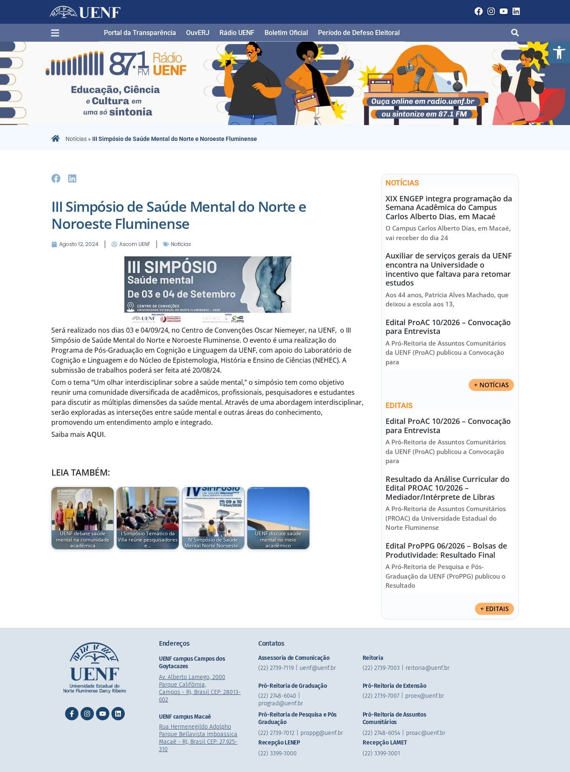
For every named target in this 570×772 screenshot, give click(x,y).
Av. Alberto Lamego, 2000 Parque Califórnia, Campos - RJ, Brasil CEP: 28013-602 (200, 688)
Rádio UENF (237, 33)
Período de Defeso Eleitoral (359, 33)
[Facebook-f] (71, 713)
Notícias (76, 138)
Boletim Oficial (286, 33)
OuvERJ (197, 33)
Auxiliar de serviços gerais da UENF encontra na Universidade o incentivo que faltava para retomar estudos (449, 269)
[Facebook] (478, 11)
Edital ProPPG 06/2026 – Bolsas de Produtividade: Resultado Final (446, 550)
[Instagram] (491, 11)
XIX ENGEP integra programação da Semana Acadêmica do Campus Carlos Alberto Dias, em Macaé (449, 207)
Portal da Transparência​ (140, 33)
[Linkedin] (516, 11)
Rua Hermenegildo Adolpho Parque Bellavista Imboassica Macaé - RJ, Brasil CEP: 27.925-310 (198, 738)
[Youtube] (503, 11)
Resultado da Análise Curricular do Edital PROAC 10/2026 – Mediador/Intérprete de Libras (447, 488)
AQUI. (96, 434)
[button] (559, 52)
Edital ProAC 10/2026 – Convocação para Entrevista (448, 326)
